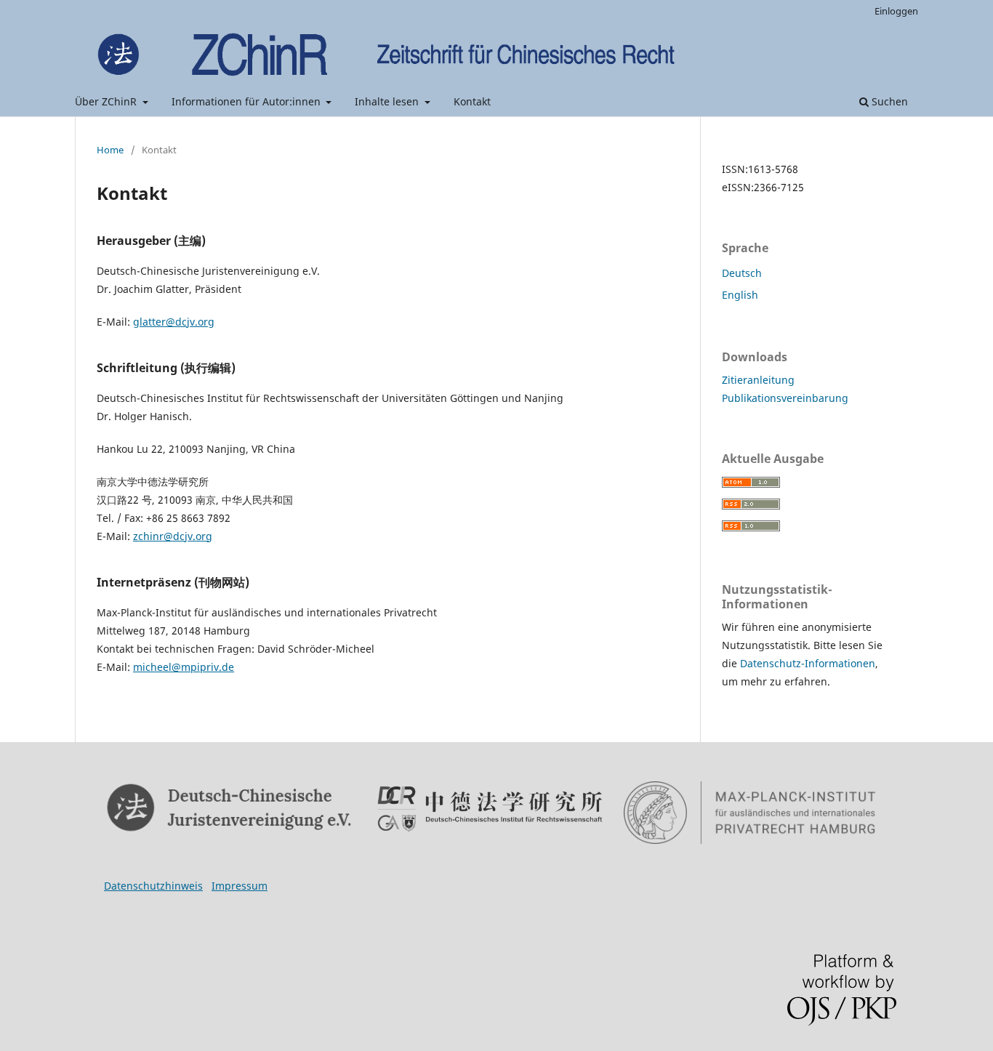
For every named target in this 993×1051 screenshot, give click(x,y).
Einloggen (896, 10)
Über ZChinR (107, 101)
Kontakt (472, 101)
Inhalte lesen (388, 101)
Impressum (240, 886)
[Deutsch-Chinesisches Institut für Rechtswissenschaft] (490, 809)
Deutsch (742, 273)
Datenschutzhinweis (153, 886)
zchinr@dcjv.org (172, 536)
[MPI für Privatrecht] (750, 813)
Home (110, 149)
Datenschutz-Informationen (807, 663)
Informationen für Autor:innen (247, 101)
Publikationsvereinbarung (785, 398)
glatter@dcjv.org (173, 322)
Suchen (888, 101)
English (740, 295)
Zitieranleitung (758, 380)
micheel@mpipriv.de (183, 667)
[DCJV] (230, 808)
